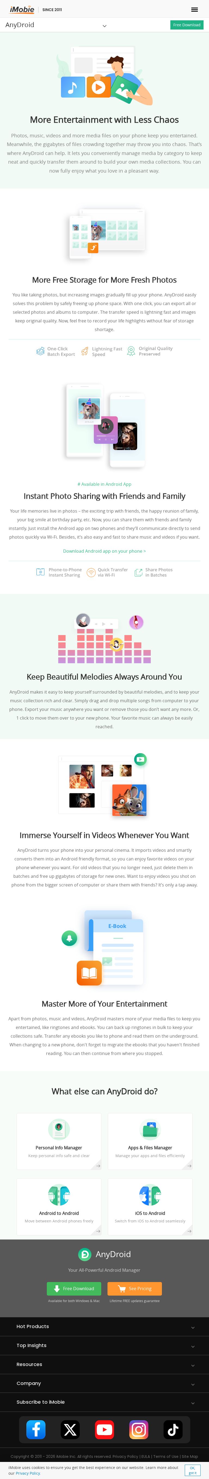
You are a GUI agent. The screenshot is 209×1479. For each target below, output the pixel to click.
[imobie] (35, 10)
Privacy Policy (28, 1473)
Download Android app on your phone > (104, 551)
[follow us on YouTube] (104, 1429)
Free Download (187, 24)
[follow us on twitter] (70, 1429)
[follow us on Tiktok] (173, 1429)
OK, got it (192, 1470)
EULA (146, 1456)
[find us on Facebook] (35, 1429)
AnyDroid (19, 24)
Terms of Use (166, 1456)
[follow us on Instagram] (138, 1429)
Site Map (190, 1456)
